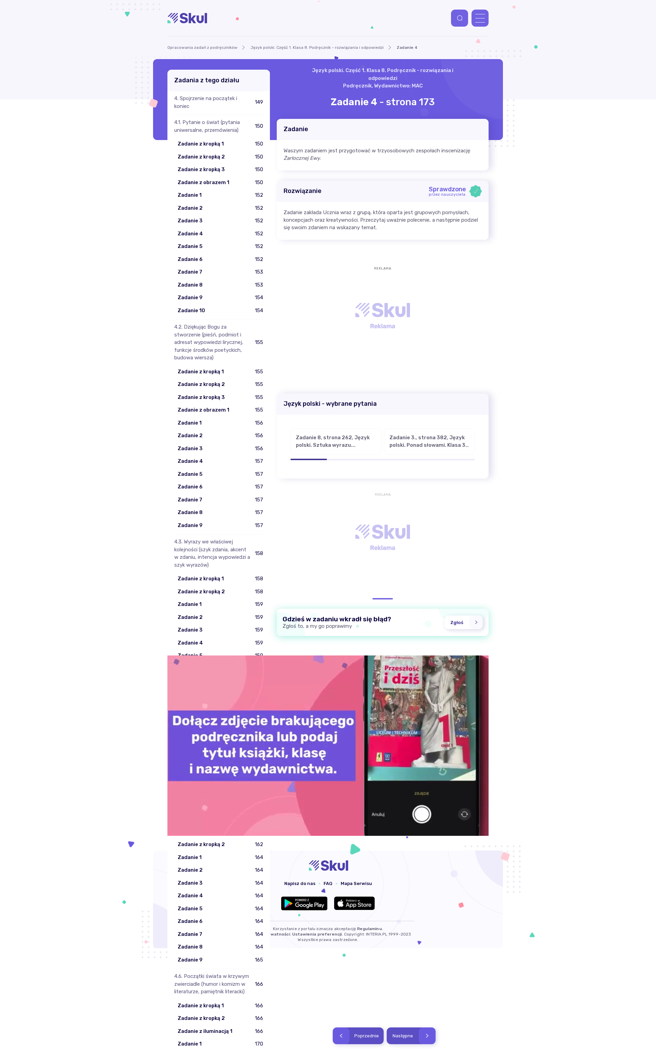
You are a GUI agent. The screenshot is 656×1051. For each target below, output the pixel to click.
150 (259, 144)
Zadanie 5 (190, 246)
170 (259, 1044)
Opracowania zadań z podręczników (202, 47)
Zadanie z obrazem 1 (203, 182)
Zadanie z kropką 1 (201, 144)
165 (259, 960)
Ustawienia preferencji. (317, 934)
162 (259, 844)
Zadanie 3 (190, 221)
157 (259, 461)
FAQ (328, 883)
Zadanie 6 (190, 259)
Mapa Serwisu (356, 883)
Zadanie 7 (190, 272)
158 (259, 579)
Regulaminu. (370, 928)
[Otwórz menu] (480, 18)
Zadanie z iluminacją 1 (205, 1031)
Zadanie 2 (190, 208)
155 (259, 372)
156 (259, 423)
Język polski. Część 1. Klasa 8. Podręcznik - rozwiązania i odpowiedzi (317, 47)
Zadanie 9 (190, 297)
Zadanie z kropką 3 (201, 169)
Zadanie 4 (190, 234)
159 (259, 604)
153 (259, 272)
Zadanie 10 (191, 310)
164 (259, 857)
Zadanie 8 (190, 285)
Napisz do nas (299, 883)
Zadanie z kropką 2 (201, 157)
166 (259, 1005)
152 (259, 195)
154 (259, 297)
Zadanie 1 (190, 195)
